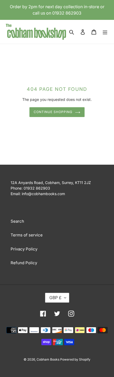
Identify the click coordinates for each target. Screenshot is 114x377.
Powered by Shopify (75, 359)
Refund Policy (24, 262)
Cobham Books (48, 359)
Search (17, 221)
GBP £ (55, 297)
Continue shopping (53, 112)
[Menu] (105, 32)
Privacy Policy (24, 249)
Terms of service (27, 234)
